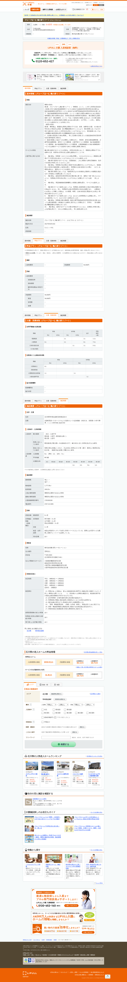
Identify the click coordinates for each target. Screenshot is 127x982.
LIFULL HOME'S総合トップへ (77, 2)
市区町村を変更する (60, 699)
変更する (82, 727)
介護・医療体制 (51, 88)
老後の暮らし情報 (84, 955)
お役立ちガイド (61, 9)
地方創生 (45, 955)
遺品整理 (76, 955)
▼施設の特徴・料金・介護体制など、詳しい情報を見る (63, 38)
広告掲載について (88, 2)
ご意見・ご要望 (73, 972)
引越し (32, 955)
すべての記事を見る (96, 812)
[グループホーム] (55, 20)
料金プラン (38, 88)
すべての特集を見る (96, 850)
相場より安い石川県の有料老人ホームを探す (89, 667)
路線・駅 (45, 685)
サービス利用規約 (83, 972)
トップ (27, 9)
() (61, 717)
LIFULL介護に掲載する (80, 974)
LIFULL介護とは (54, 972)
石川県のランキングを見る (94, 756)
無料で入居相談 (48, 9)
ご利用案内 (95, 2)
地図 (58, 685)
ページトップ (107, 977)
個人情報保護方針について (97, 972)
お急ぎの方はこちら (96, 66)
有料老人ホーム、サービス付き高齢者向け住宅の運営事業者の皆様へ (63, 916)
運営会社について (99, 974)
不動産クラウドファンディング (65, 955)
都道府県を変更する (56, 694)
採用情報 (90, 974)
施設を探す (36, 9)
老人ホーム (38, 955)
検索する (65, 744)
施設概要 (63, 88)
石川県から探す (95, 694)
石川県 (29, 631)
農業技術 (93, 955)
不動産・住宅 (26, 955)
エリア (31, 684)
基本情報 (28, 88)
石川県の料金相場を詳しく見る (93, 652)
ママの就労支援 (52, 955)
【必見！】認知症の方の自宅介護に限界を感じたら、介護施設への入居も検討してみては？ (54, 15)
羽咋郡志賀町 (39, 631)
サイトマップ (101, 2)
